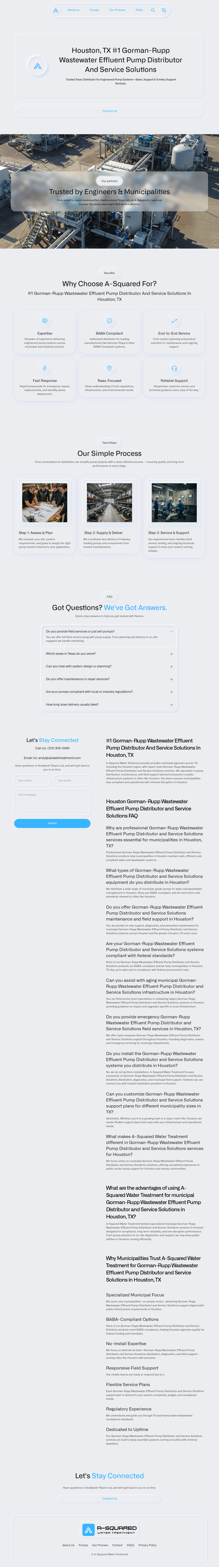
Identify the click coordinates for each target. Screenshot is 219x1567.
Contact (117, 1545)
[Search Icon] (153, 10)
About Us (68, 1545)
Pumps (83, 1545)
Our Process (100, 1545)
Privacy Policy (148, 1545)
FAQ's (130, 1545)
